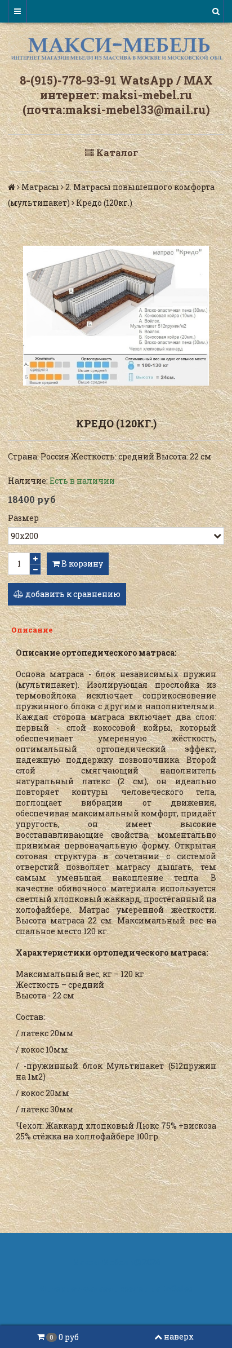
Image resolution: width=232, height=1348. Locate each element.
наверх (179, 1336)
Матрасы (40, 187)
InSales (177, 1288)
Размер (23, 517)
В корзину (81, 563)
